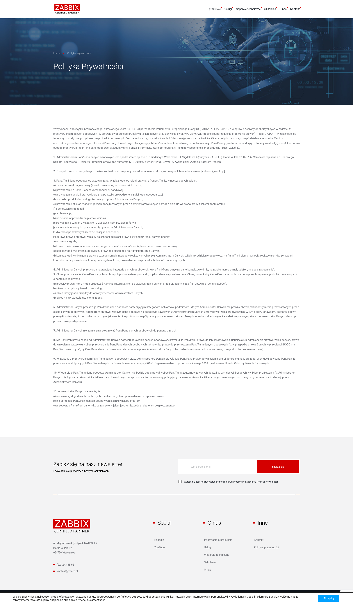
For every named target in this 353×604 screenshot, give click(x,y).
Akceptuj (329, 598)
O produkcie (213, 9)
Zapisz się (278, 466)
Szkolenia (270, 9)
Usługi (228, 9)
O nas (283, 9)
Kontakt (295, 9)
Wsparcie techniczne (248, 9)
